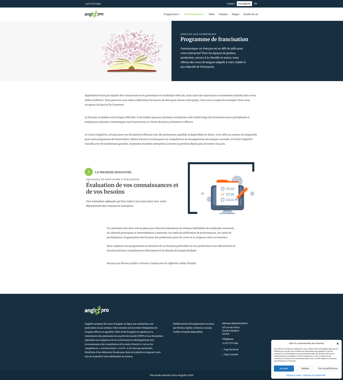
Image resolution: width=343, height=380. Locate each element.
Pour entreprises (193, 14)
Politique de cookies (293, 375)
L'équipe (223, 14)
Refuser (305, 368)
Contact (231, 4)
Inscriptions (244, 3)
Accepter (284, 368)
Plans (212, 14)
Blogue (235, 14)
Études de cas (250, 14)
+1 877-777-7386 (230, 343)
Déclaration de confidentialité (314, 375)
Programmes (171, 14)
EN (255, 4)
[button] (337, 343)
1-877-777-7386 (93, 4)
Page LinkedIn (231, 354)
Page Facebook (231, 349)
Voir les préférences (328, 368)
